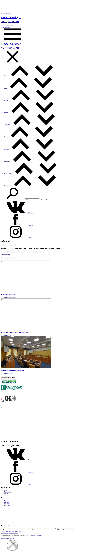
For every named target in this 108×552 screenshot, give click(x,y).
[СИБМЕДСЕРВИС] (9, 384)
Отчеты (6, 137)
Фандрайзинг (7, 185)
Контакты (6, 100)
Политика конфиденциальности (9, 533)
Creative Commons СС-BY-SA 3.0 (34, 535)
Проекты (6, 149)
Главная (6, 75)
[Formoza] (12, 389)
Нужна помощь (8, 173)
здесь (73, 529)
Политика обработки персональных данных (12, 531)
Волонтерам (7, 161)
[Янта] (26, 437)
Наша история (7, 492)
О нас (5, 88)
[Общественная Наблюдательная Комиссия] (8, 406)
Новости (6, 112)
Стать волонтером (5, 254)
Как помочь (7, 124)
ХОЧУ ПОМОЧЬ (5, 27)
